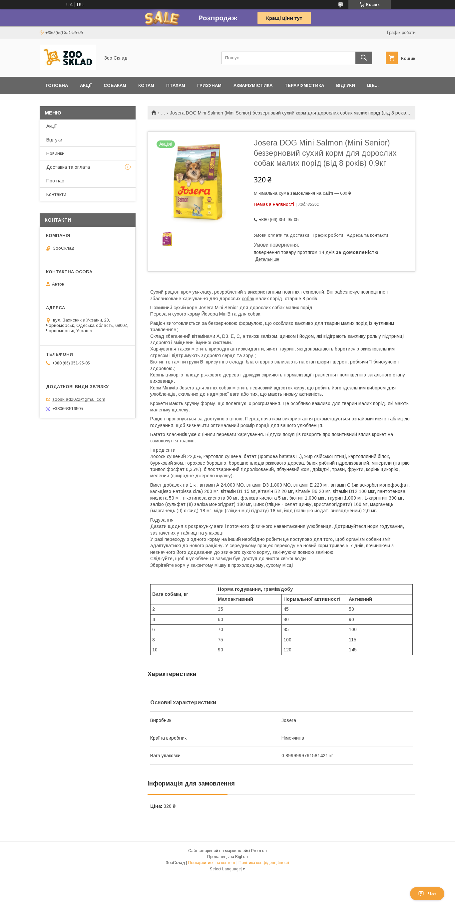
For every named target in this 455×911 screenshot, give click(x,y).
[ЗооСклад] (68, 68)
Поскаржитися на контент (211, 862)
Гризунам (209, 85)
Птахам (175, 85)
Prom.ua (259, 850)
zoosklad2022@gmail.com (78, 399)
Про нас (55, 180)
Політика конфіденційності (263, 862)
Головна (57, 85)
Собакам (115, 85)
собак (248, 298)
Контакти (56, 194)
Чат (432, 893)
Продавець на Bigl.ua (227, 856)
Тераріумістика (304, 85)
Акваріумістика (252, 85)
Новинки (55, 153)
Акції (86, 85)
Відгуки (345, 85)
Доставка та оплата (68, 167)
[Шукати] (363, 58)
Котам (146, 85)
